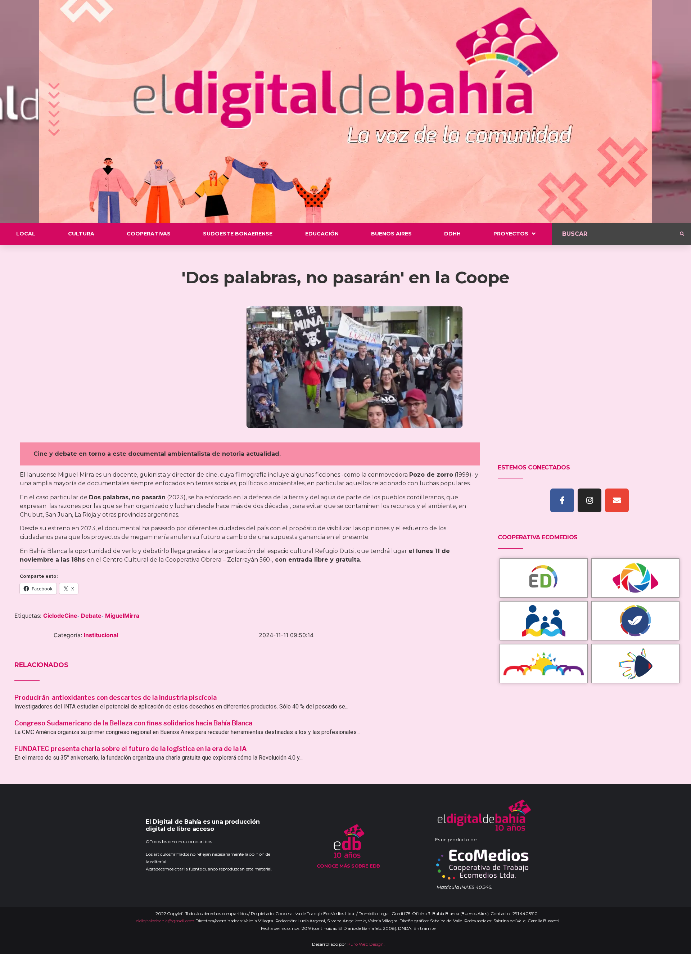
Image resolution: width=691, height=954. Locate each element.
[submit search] (682, 234)
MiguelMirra (122, 615)
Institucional (101, 635)
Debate (91, 615)
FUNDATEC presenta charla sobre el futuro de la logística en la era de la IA (130, 748)
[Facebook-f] (562, 500)
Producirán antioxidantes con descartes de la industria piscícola (116, 697)
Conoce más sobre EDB (348, 866)
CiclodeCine (60, 615)
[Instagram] (589, 500)
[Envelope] (617, 500)
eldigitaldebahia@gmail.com (165, 920)
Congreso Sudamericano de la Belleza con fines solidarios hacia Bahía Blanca (133, 723)
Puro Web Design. (366, 944)
